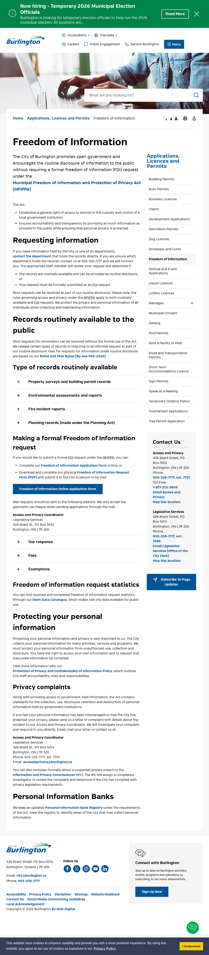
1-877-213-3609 (165, 487)
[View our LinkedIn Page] (105, 868)
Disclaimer (62, 894)
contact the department (32, 256)
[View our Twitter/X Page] (76, 868)
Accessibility (77, 35)
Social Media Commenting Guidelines (56, 899)
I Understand (192, 946)
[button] (77, 382)
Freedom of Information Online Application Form (57, 489)
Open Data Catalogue (49, 600)
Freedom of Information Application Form (74, 466)
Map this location (166, 502)
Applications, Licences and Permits (58, 118)
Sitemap (81, 894)
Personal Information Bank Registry (74, 808)
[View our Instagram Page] (86, 868)
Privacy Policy (40, 894)
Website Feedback (105, 894)
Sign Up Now (152, 892)
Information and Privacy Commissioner (44, 775)
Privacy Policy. (105, 949)
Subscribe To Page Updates (175, 582)
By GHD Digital (63, 909)
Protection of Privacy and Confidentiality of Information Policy (62, 671)
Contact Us (15, 899)
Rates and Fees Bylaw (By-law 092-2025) (73, 356)
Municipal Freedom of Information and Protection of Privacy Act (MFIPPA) (77, 186)
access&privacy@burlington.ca (47, 762)
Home (18, 118)
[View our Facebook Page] (67, 868)
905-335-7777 (29, 881)
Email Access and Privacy (166, 494)
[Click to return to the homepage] (25, 40)
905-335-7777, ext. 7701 (171, 478)
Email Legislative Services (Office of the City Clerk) (170, 551)
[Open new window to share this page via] (194, 118)
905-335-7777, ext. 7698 (167, 538)
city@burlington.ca (32, 876)
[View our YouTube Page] (95, 868)
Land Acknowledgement (25, 904)
